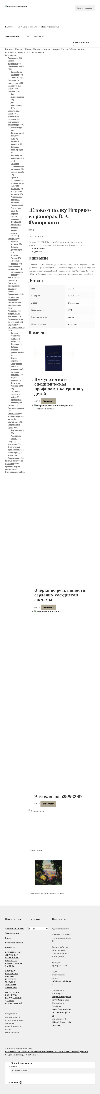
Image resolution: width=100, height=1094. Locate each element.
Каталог (9, 27)
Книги (28, 49)
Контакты (39, 36)
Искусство (72, 324)
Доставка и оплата (27, 27)
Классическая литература (46, 49)
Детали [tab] (38, 251)
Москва (71, 317)
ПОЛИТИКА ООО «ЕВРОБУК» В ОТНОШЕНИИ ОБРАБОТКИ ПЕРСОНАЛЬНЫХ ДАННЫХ (46, 1051)
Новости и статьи (50, 27)
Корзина (16, 1082)
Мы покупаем (12, 36)
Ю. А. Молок (73, 303)
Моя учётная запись (21, 1063)
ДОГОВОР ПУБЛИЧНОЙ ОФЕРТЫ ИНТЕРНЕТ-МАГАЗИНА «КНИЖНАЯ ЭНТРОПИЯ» (11, 979)
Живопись (63, 242)
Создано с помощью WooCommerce (22, 1055)
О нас (26, 36)
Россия (64, 49)
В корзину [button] (48, 401)
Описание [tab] (39, 248)
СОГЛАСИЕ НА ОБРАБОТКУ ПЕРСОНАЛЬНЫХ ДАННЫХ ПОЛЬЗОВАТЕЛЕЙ (14, 998)
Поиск (14, 1066)
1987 (70, 310)
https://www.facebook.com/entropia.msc (61, 1012)
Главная (9, 49)
